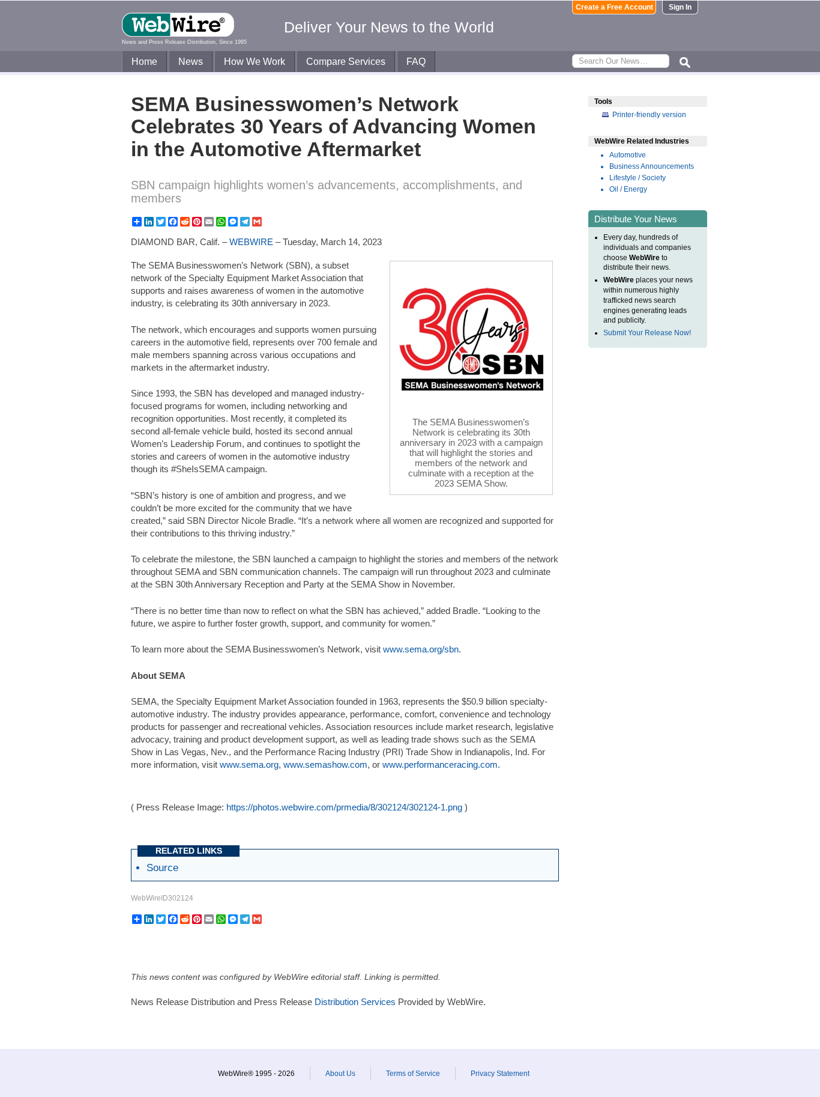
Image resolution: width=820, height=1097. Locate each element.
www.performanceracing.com (440, 764)
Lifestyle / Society (637, 178)
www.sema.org (249, 764)
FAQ (416, 61)
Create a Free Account (614, 7)
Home (144, 61)
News (190, 61)
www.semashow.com (325, 764)
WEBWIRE (251, 242)
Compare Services (345, 61)
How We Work (254, 61)
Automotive (627, 155)
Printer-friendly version (649, 115)
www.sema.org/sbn (421, 649)
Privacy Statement (500, 1073)
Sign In (680, 7)
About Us (340, 1073)
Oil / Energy (628, 189)
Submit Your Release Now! (647, 333)
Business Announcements (651, 166)
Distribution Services (355, 1002)
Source (162, 867)
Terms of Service (413, 1073)
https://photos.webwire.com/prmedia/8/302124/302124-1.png (344, 807)
